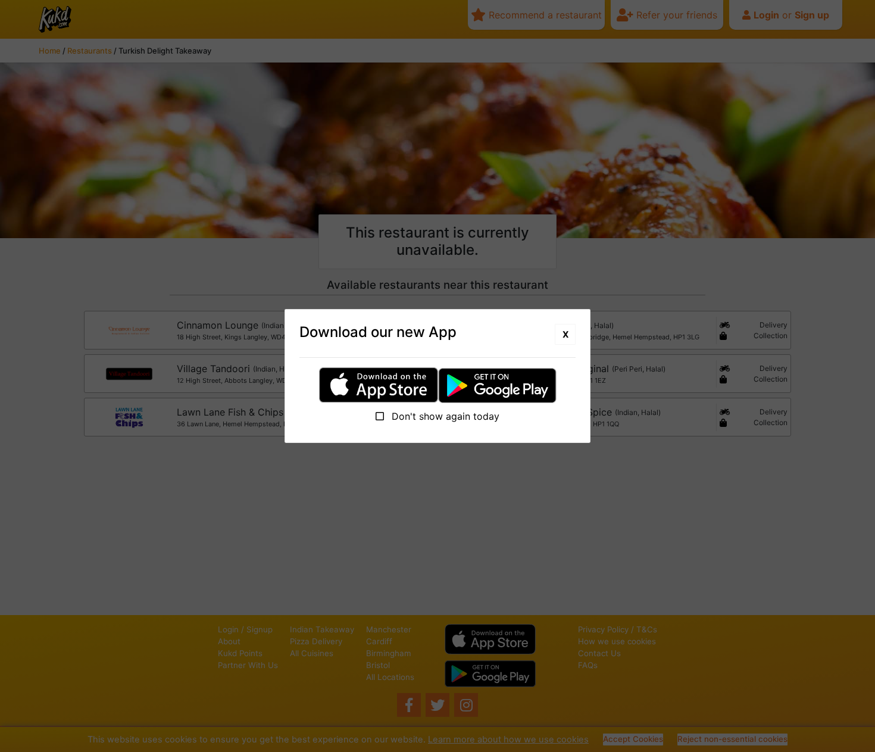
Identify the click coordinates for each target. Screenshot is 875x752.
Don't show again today (444, 416)
